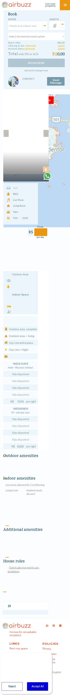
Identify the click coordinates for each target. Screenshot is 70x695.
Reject (12, 686)
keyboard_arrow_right (46, 133)
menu (65, 5)
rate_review (9, 606)
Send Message (56, 81)
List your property (50, 5)
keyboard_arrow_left (6, 133)
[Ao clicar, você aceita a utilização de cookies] (47, 176)
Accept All (38, 686)
